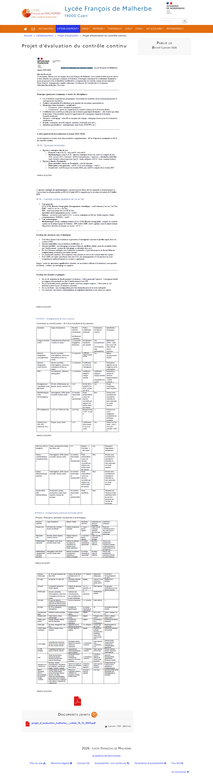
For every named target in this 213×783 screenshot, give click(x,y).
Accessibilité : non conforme (111, 763)
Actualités (46, 28)
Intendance (174, 28)
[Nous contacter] (33, 29)
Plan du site (36, 763)
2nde (85, 28)
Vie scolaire (154, 28)
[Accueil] (25, 29)
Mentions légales (60, 763)
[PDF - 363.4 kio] (77, 701)
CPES (128, 28)
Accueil (28, 35)
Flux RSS (176, 763)
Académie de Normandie (106, 756)
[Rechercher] (185, 20)
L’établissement (67, 28)
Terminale (114, 28)
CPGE (138, 28)
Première (97, 28)
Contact (82, 763)
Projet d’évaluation (68, 35)
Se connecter (179, 772)
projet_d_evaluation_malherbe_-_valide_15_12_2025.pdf (64, 723)
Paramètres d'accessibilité (149, 763)
